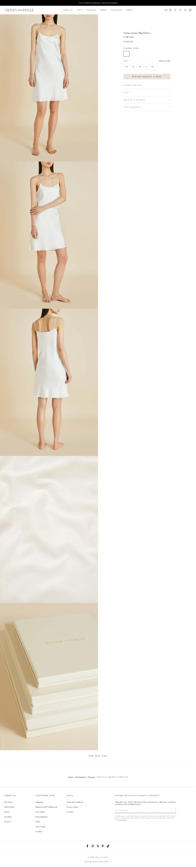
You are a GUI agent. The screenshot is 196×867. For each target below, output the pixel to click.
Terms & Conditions (75, 802)
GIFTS (80, 10)
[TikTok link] (108, 846)
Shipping (39, 802)
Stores (6, 812)
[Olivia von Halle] (19, 10)
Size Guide (40, 812)
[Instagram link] (93, 846)
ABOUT (129, 10)
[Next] (191, 762)
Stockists (7, 817)
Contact (39, 831)
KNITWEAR (116, 10)
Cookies (70, 812)
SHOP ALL (68, 10)
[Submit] (174, 810)
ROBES (103, 10)
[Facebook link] (88, 846)
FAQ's (38, 821)
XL (152, 66)
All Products (80, 777)
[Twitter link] (98, 846)
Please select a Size (147, 76)
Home (70, 777)
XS (126, 66)
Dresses (91, 777)
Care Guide (40, 826)
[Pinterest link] (103, 846)
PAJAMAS (91, 10)
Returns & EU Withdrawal (46, 807)
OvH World (9, 807)
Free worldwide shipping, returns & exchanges (98, 3)
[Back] (4, 762)
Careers (7, 821)
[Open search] (175, 10)
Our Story (8, 802)
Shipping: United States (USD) (96, 862)
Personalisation (42, 817)
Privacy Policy (72, 807)
